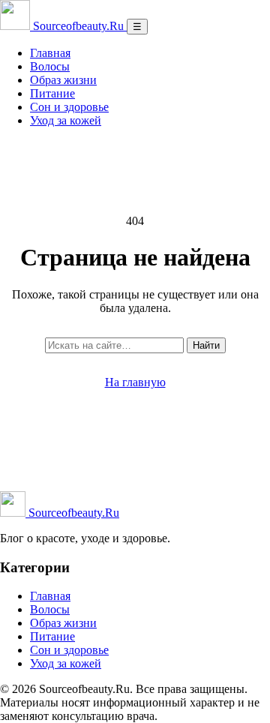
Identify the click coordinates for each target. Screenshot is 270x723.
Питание (52, 93)
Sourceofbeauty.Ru (72, 512)
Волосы (50, 66)
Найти (206, 345)
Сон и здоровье (69, 106)
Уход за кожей (65, 120)
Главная (50, 52)
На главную (135, 382)
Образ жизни (63, 80)
